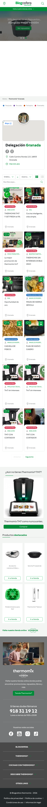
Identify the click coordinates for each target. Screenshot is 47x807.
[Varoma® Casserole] (34, 553)
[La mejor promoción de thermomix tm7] (13, 241)
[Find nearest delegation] (4, 3)
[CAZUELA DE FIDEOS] (13, 329)
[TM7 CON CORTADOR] (13, 417)
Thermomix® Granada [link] (16, 99)
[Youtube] (19, 734)
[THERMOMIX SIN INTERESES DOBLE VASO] (34, 241)
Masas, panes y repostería (36, 295)
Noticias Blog (10, 206)
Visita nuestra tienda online (22, 9)
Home (4, 99)
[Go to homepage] (23, 3)
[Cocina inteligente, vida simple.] (34, 196)
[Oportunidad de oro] (13, 285)
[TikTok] (36, 734)
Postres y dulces (33, 339)
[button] (43, 3)
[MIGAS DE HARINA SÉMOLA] (34, 285)
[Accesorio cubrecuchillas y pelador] (12, 553)
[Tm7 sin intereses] (13, 373)
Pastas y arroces (11, 339)
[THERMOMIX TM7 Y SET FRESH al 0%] (13, 196)
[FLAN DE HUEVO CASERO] (34, 329)
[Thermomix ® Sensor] (34, 594)
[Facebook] (11, 734)
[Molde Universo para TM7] (12, 594)
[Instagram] (27, 734)
